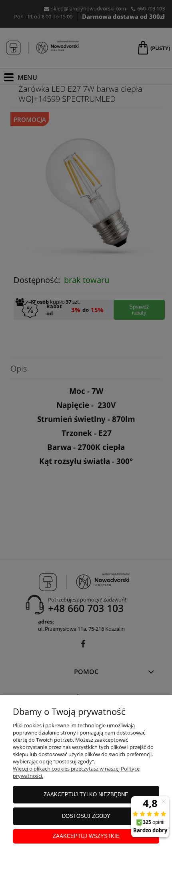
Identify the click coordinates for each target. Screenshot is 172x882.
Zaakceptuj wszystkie (86, 836)
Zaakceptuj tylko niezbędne (86, 794)
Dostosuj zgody (86, 816)
